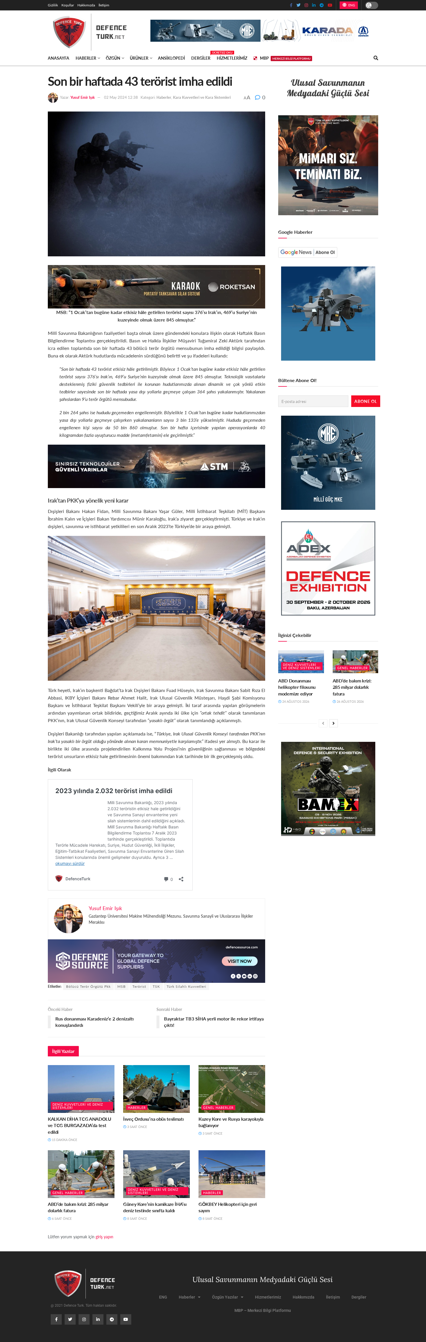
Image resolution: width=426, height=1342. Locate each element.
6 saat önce (61, 1218)
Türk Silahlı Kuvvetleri (186, 986)
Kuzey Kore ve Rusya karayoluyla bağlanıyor (231, 1122)
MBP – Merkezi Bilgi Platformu (262, 1310)
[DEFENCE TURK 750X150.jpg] (156, 465)
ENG (351, 5)
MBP (285, 58)
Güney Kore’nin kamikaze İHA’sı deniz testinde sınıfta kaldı (154, 1207)
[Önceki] (323, 723)
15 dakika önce (64, 1139)
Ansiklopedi (171, 58)
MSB (121, 986)
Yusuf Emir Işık (82, 97)
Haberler (86, 58)
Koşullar (67, 5)
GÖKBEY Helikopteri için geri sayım (228, 1207)
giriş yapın (104, 1236)
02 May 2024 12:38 (121, 97)
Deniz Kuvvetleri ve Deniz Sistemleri (77, 1106)
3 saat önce (136, 1126)
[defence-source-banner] (156, 960)
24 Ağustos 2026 (295, 701)
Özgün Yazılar (225, 1297)
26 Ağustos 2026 (350, 701)
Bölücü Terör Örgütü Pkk (88, 986)
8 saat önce (136, 1218)
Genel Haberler (218, 1107)
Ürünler (139, 58)
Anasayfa (58, 58)
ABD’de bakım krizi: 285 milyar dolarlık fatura (78, 1207)
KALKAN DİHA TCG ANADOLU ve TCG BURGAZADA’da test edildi (79, 1125)
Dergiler (200, 57)
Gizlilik (53, 5)
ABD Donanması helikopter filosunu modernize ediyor (297, 687)
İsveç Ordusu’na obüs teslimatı (153, 1118)
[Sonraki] (333, 723)
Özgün (113, 58)
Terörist (139, 986)
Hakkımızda (86, 5)
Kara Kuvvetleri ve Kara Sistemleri (202, 97)
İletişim (104, 5)
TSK (156, 986)
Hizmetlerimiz (232, 58)
